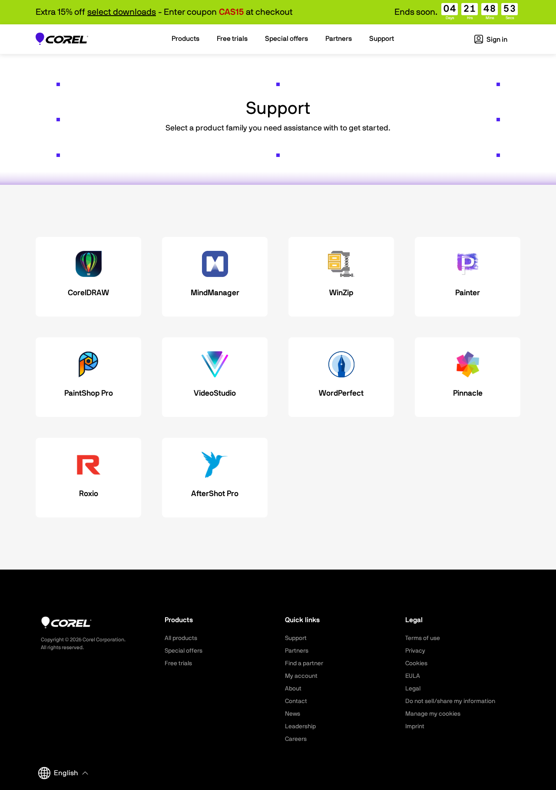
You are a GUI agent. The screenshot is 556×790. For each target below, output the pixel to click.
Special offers (183, 651)
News (292, 714)
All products (181, 638)
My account (301, 676)
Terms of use (422, 638)
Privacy (415, 651)
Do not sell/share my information (450, 701)
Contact (296, 701)
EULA (412, 676)
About (293, 689)
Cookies (416, 663)
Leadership (300, 726)
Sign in (496, 39)
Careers (296, 739)
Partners (296, 651)
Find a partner (304, 663)
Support (296, 638)
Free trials (178, 663)
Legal (412, 689)
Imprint (414, 726)
